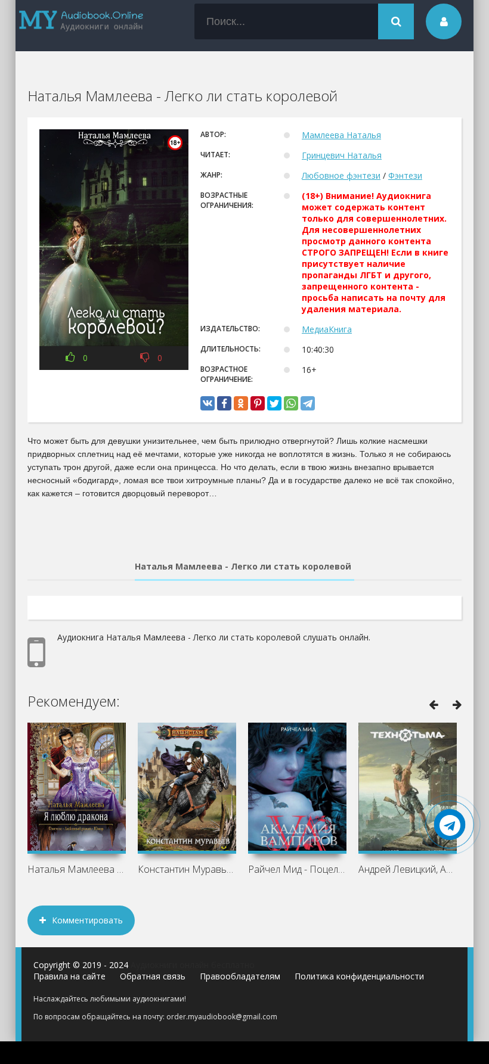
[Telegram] (308, 403)
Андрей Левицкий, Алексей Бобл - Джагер (407, 869)
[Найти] (396, 21)
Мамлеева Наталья (341, 135)
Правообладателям (240, 976)
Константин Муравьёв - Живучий (187, 869)
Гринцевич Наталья (342, 155)
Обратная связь (152, 976)
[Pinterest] (257, 403)
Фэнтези (405, 175)
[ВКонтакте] (207, 403)
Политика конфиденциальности (359, 976)
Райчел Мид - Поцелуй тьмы (297, 869)
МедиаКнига (327, 329)
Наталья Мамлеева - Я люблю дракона (76, 869)
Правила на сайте (69, 976)
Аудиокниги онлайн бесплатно (193, 964)
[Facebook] (224, 403)
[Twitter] (274, 403)
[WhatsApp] (291, 403)
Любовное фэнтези (341, 175)
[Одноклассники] (241, 403)
